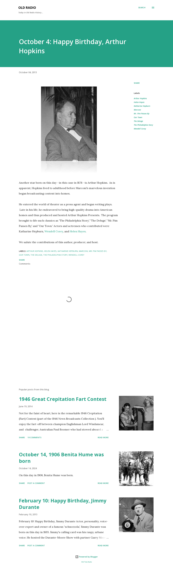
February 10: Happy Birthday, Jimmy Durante (62, 503)
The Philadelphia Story (143, 125)
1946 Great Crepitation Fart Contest (62, 399)
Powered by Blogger (88, 556)
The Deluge (138, 121)
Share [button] (137, 83)
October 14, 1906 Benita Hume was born (61, 457)
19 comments (34, 437)
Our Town (138, 117)
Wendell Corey (53, 231)
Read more (103, 437)
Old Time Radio (86, 562)
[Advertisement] (64, 354)
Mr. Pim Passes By (141, 113)
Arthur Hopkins (140, 98)
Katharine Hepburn (142, 106)
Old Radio (27, 7)
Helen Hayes (78, 231)
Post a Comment (36, 483)
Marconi (137, 109)
